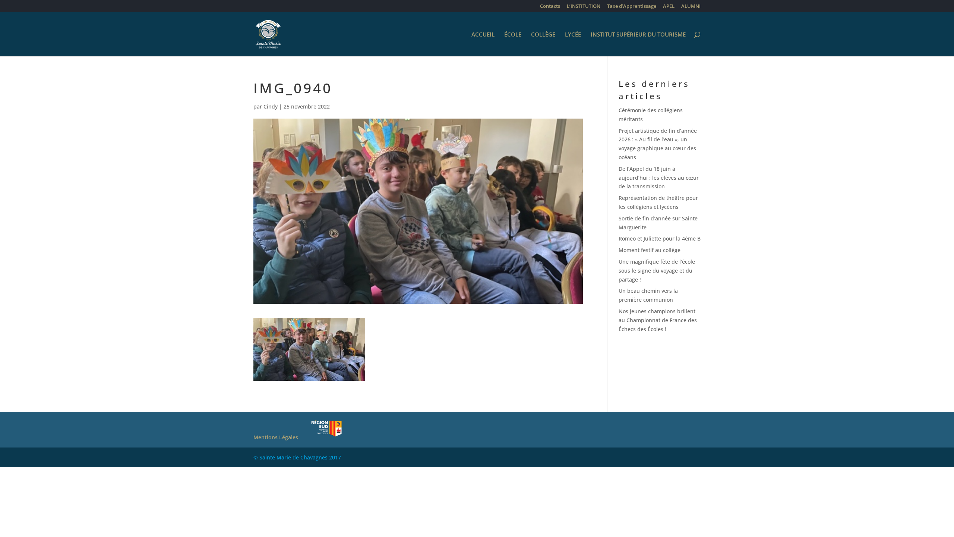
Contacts (550, 6)
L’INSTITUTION (583, 6)
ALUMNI (691, 6)
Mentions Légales (275, 437)
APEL (669, 6)
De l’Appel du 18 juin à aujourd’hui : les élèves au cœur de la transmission (659, 177)
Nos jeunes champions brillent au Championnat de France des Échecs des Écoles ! (658, 320)
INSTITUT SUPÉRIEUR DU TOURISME (638, 35)
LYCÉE (573, 35)
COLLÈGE (543, 35)
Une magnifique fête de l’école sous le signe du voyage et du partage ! (657, 270)
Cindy (270, 106)
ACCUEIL (483, 35)
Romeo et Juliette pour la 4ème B (660, 238)
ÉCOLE (512, 35)
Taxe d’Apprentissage (631, 6)
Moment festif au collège (649, 250)
